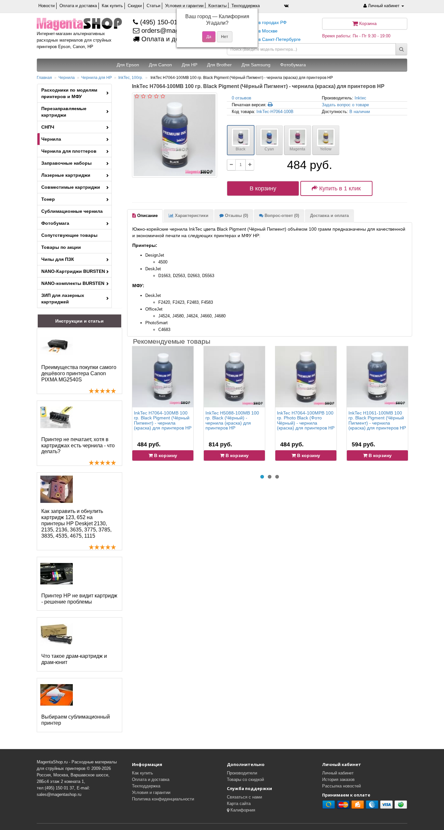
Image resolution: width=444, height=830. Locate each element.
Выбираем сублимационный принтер (75, 720)
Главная (44, 77)
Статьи (153, 5)
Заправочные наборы (66, 163)
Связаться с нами (244, 797)
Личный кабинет (338, 773)
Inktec (360, 98)
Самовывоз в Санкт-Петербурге (266, 39)
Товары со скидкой (245, 779)
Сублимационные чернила (72, 211)
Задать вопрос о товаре (345, 104)
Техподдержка (245, 5)
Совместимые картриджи (70, 187)
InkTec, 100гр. (130, 77)
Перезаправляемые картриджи (63, 112)
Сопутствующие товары (69, 235)
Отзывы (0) (236, 215)
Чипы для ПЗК (57, 259)
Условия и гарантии (184, 5)
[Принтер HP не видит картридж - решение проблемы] (56, 573)
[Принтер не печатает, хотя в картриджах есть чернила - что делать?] (56, 417)
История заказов (338, 779)
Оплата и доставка (78, 5)
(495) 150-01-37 (162, 22)
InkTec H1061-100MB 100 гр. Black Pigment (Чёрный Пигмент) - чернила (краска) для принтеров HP (377, 420)
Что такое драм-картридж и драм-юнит (74, 659)
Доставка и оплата (329, 215)
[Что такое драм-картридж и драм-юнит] (56, 634)
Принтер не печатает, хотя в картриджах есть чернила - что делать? (78, 445)
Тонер (48, 199)
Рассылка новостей (341, 786)
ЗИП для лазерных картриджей (62, 298)
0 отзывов (241, 98)
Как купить (112, 5)
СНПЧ (47, 127)
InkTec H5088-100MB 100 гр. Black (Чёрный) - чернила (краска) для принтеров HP (232, 420)
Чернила (67, 77)
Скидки (135, 5)
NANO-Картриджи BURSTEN (73, 271)
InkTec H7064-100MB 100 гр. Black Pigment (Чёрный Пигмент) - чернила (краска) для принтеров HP (162, 420)
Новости (46, 5)
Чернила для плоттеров (69, 151)
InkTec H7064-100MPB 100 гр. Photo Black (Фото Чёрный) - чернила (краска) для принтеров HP (305, 420)
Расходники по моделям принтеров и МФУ (69, 93)
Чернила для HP (96, 77)
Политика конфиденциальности (163, 799)
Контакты (217, 5)
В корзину (263, 188)
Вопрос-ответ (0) (281, 215)
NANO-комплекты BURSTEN (72, 283)
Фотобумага (55, 223)
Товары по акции (61, 247)
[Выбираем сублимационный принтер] (56, 695)
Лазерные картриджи (65, 175)
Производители (242, 773)
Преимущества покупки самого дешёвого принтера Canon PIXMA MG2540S (78, 373)
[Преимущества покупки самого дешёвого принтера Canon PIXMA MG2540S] (56, 345)
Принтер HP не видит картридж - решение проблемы (79, 599)
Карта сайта (239, 803)
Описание (147, 215)
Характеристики (191, 215)
